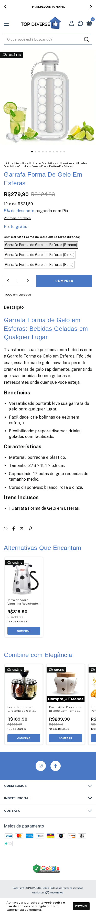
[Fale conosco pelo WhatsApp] (80, 24)
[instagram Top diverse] (41, 766)
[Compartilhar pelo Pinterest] (30, 528)
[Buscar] (86, 39)
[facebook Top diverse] (55, 766)
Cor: (42, 237)
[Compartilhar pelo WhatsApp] (5, 528)
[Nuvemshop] (48, 893)
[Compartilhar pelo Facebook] (13, 528)
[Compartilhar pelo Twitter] (22, 528)
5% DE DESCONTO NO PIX (48, 6)
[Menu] (7, 24)
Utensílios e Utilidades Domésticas (35, 163)
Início (7, 163)
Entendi (81, 906)
